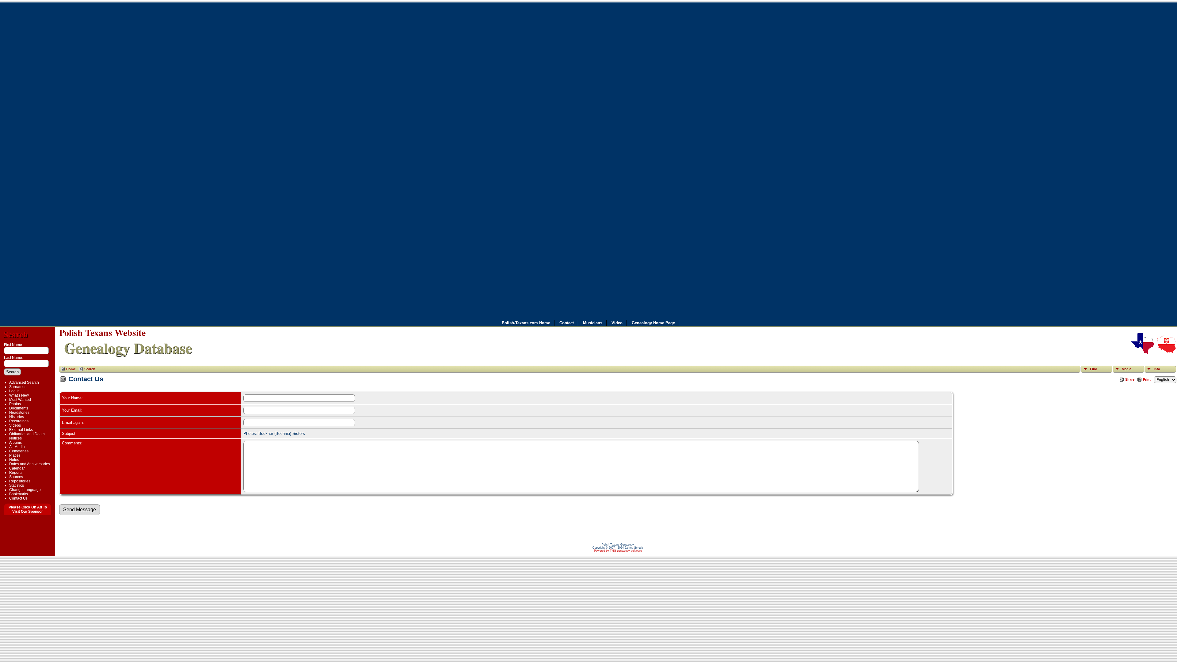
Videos (15, 425)
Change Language (25, 490)
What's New (19, 395)
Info (1157, 369)
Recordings (19, 421)
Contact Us (18, 498)
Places (15, 455)
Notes (14, 460)
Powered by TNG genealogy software (618, 550)
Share (1129, 379)
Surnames (17, 387)
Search (16, 334)
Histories (16, 417)
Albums (15, 442)
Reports (15, 472)
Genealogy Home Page (653, 323)
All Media (17, 447)
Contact (566, 323)
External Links (21, 430)
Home (71, 369)
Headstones (19, 412)
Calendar (17, 468)
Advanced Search (24, 382)
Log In (14, 391)
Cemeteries (19, 451)
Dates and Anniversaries (29, 464)
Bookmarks (18, 494)
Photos (15, 404)
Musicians (592, 323)
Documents (18, 408)
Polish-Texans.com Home (526, 323)
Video (617, 323)
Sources (16, 477)
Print (1147, 379)
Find (1093, 369)
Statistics (16, 485)
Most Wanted (20, 400)
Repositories (19, 481)
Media (1126, 369)
